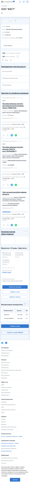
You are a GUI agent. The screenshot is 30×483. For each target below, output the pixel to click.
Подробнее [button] (4, 475)
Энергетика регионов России (8, 427)
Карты (2, 412)
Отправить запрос (15, 326)
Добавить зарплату (15, 297)
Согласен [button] (15, 479)
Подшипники (22, 197)
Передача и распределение (8, 404)
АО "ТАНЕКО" (11, 165)
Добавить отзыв (15, 292)
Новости (3, 419)
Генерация (4, 402)
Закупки (3, 421)
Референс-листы (5, 353)
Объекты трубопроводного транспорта (11, 370)
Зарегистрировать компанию (8, 448)
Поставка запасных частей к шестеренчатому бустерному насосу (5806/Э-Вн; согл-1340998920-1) (13, 107)
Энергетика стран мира (7, 429)
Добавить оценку (6, 272)
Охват (6, 60)
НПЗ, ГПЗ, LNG (5, 365)
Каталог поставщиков (7, 350)
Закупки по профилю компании (15, 93)
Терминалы (4, 378)
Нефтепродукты (5, 395)
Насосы (16, 110)
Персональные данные (7, 460)
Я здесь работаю (8, 45)
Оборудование (5, 355)
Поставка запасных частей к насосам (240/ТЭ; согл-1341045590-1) (12, 149)
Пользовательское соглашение (9, 458)
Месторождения (5, 375)
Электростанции (5, 362)
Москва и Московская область (14, 29)
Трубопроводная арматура (9, 199)
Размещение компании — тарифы (10, 443)
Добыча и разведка (6, 387)
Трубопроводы (5, 367)
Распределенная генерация (8, 409)
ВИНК (2, 384)
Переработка (4, 390)
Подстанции (4, 372)
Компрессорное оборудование (8, 232)
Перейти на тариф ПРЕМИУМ (15, 332)
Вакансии (3, 424)
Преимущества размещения (8, 445)
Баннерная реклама (6, 451)
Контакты (3, 463)
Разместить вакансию (15, 287)
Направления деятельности (13, 66)
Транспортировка (5, 392)
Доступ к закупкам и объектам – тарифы (11, 436)
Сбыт (2, 407)
